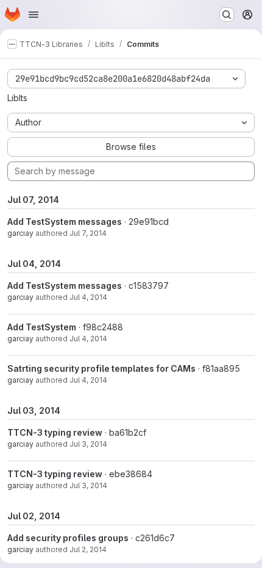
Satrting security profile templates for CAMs (101, 368)
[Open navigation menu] (33, 14)
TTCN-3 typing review (54, 432)
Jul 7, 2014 (88, 233)
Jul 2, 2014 (88, 549)
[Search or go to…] (226, 14)
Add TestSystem (41, 327)
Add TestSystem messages (64, 221)
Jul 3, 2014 (88, 444)
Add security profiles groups (68, 538)
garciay (20, 233)
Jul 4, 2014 (88, 297)
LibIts (17, 98)
